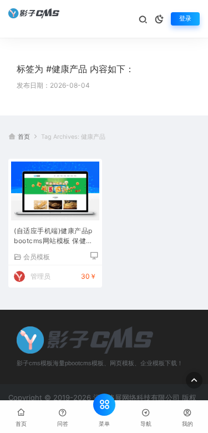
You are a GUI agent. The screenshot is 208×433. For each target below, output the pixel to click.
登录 (185, 18)
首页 (24, 136)
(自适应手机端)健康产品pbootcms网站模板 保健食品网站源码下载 (53, 236)
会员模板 (36, 256)
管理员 (40, 276)
